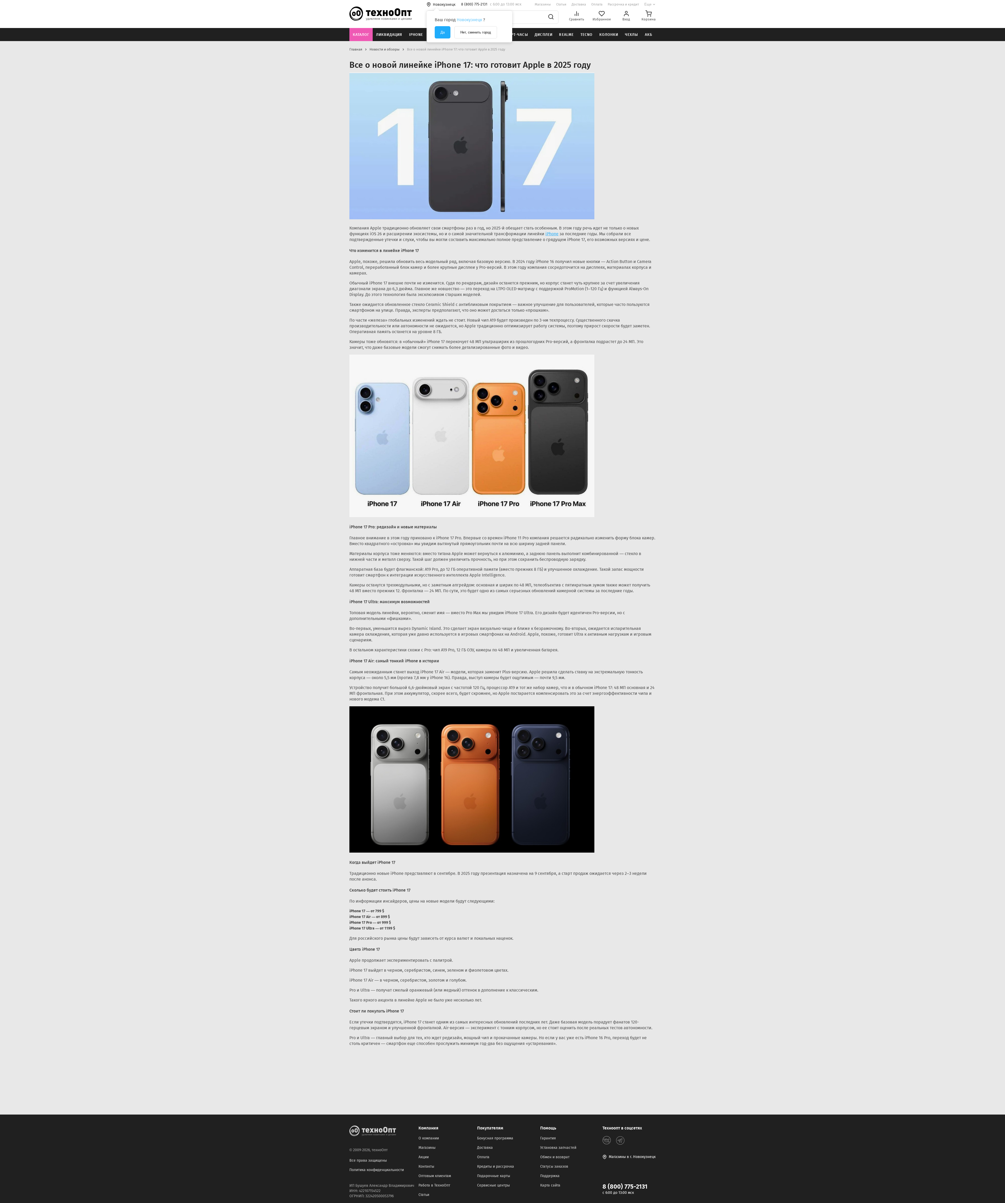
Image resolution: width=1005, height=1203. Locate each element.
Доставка (579, 4)
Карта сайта (550, 1185)
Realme (566, 34)
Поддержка (550, 1176)
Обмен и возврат (555, 1157)
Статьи (561, 4)
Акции (423, 1157)
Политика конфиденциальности (376, 1170)
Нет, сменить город (475, 32)
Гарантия (548, 1138)
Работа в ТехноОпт (434, 1185)
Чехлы (631, 34)
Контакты (426, 1166)
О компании (428, 1138)
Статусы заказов (554, 1166)
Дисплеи (543, 34)
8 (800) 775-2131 (624, 1186)
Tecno (586, 34)
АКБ (648, 34)
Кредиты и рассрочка (495, 1166)
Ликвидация (389, 34)
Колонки (608, 34)
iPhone (416, 34)
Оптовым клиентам (434, 1176)
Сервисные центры (493, 1185)
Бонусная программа (495, 1138)
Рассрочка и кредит (623, 4)
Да (442, 32)
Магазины (543, 4)
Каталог (361, 34)
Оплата (596, 4)
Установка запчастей (558, 1147)
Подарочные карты (493, 1176)
